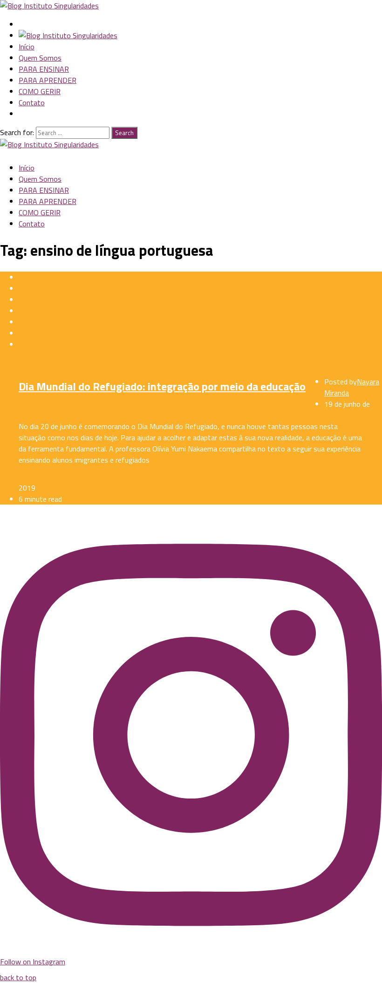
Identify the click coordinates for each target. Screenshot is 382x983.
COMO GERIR (40, 91)
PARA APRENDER (47, 80)
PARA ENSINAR (44, 69)
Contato (32, 102)
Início (26, 46)
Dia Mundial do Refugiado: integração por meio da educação (162, 386)
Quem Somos (40, 57)
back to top (18, 977)
